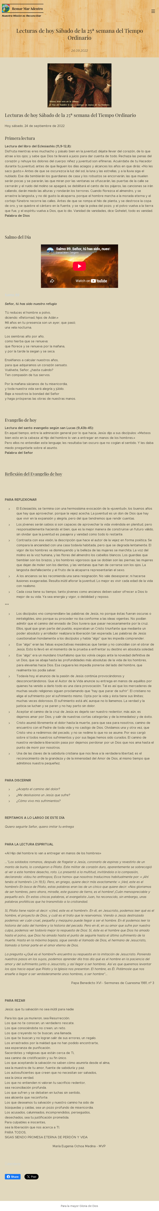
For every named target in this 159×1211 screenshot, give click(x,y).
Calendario (13, 1164)
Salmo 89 (12, 295)
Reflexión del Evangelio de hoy (33, 474)
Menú (153, 11)
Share (15, 1176)
